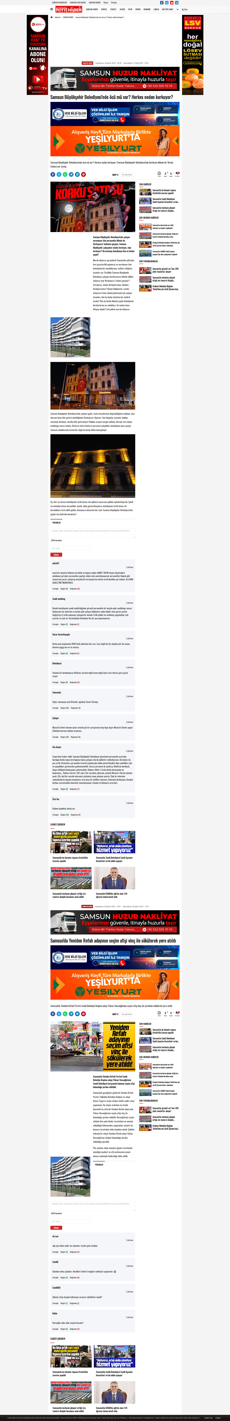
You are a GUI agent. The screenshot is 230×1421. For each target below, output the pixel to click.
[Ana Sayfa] (51, 17)
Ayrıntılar (208, 1418)
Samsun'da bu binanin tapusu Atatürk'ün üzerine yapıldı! (70, 859)
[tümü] (177, 9)
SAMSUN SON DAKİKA (78, 2)
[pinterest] (83, 174)
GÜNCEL (104, 9)
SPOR (130, 9)
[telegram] (71, 174)
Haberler (58, 17)
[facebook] (52, 174)
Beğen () (64, 588)
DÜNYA (137, 9)
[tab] (56, 522)
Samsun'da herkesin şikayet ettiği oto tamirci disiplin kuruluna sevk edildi (69, 895)
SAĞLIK (156, 9)
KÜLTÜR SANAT (167, 9)
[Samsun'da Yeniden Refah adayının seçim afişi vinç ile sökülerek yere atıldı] (92, 1046)
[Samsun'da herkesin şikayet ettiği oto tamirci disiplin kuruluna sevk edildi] (71, 878)
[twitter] (59, 174)
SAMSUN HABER (94, 2)
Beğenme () (75, 588)
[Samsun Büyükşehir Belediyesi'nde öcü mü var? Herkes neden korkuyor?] (92, 206)
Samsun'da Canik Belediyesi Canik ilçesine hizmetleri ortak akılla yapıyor (114, 859)
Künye (106, 2)
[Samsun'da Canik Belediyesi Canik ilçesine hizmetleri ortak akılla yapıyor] (114, 842)
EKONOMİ (147, 9)
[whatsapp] (65, 174)
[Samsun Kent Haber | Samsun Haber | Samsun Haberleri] (69, 9)
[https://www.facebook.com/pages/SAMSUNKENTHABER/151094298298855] (162, 2)
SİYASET (113, 9)
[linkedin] (77, 174)
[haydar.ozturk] (176, 2)
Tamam (217, 1418)
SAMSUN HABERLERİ (59, 2)
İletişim (114, 2)
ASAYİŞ (122, 9)
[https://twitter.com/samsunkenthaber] (167, 2)
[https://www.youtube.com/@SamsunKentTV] (172, 2)
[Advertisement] (115, 39)
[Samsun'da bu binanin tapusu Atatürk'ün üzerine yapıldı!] (71, 842)
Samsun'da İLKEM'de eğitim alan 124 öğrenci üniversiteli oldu (111, 895)
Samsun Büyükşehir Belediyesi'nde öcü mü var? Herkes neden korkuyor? (100, 17)
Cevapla (55, 588)
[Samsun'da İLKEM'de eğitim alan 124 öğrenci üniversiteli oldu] (114, 878)
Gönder (56, 554)
